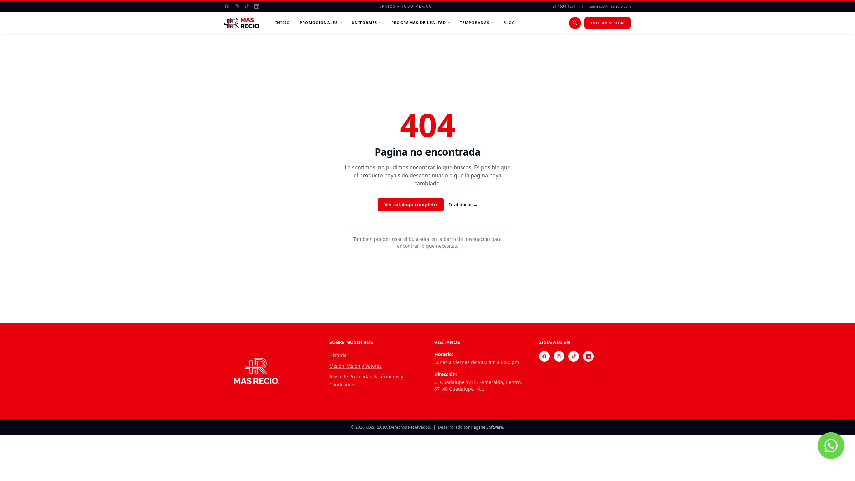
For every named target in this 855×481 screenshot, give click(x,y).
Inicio (282, 22)
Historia (338, 355)
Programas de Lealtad (418, 22)
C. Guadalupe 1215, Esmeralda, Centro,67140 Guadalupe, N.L (478, 385)
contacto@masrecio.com (610, 6)
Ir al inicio (463, 204)
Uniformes (364, 22)
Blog (509, 22)
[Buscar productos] (575, 23)
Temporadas (474, 22)
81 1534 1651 (564, 6)
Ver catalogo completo (410, 204)
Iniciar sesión (607, 23)
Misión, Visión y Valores (355, 366)
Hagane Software (487, 427)
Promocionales (319, 22)
